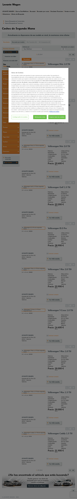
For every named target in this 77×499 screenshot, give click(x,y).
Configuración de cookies (20, 117)
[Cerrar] (66, 70)
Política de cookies (54, 111)
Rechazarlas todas (40, 117)
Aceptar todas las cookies (56, 117)
